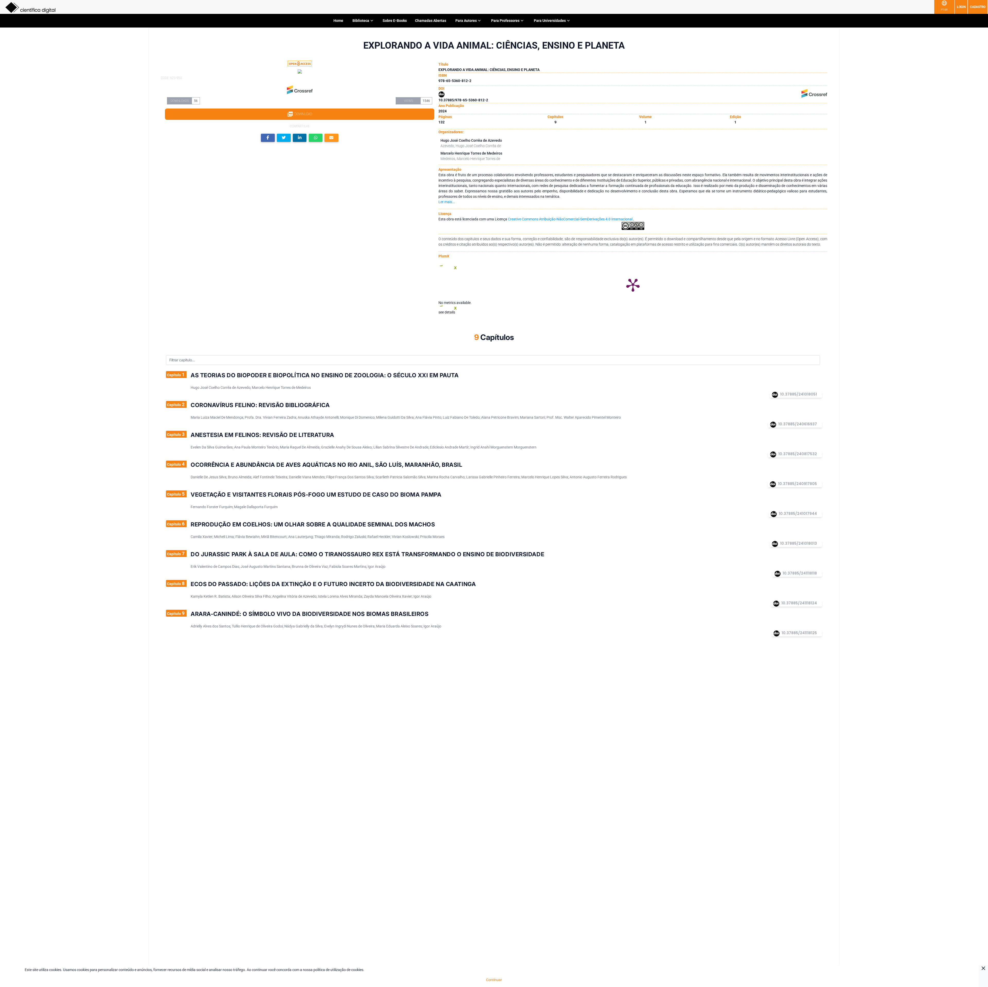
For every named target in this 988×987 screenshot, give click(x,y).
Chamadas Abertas (430, 21)
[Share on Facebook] (268, 138)
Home (338, 21)
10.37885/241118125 (799, 632)
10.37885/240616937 (797, 424)
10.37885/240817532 (797, 453)
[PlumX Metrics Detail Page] (632, 284)
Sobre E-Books (395, 21)
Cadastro (977, 7)
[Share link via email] (331, 138)
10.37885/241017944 (798, 513)
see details (446, 312)
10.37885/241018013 (798, 543)
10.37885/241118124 (799, 603)
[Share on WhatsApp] (316, 138)
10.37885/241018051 (798, 394)
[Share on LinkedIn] (300, 138)
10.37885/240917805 (797, 483)
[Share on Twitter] (284, 138)
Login (961, 7)
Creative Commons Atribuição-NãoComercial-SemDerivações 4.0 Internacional (570, 219)
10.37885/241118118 (800, 573)
